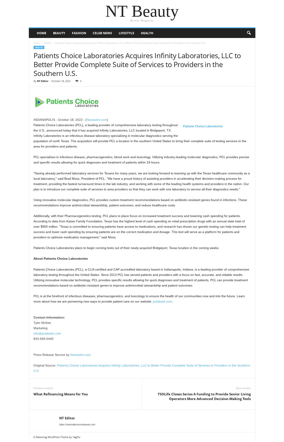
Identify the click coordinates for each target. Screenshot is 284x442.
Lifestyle (126, 33)
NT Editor (42, 81)
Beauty (59, 33)
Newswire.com (97, 119)
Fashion (79, 33)
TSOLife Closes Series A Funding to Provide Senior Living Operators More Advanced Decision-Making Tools (204, 396)
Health (147, 33)
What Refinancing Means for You (61, 394)
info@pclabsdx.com (47, 333)
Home (41, 33)
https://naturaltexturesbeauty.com (77, 424)
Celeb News (102, 33)
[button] (249, 33)
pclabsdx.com (162, 301)
